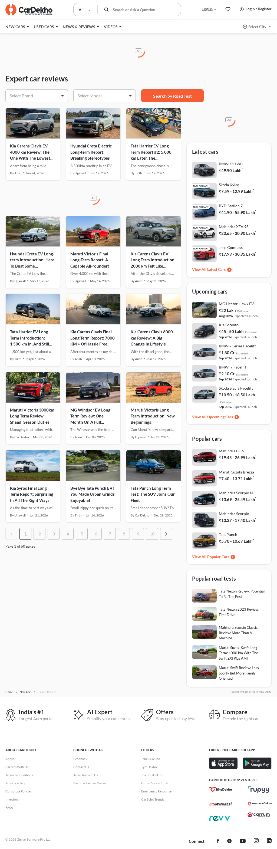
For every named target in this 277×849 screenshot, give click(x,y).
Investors (12, 799)
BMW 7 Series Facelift (237, 346)
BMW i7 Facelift (232, 367)
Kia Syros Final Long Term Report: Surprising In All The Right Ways (31, 494)
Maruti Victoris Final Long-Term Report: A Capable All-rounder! (89, 259)
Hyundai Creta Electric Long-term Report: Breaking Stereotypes (91, 151)
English (207, 9)
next (166, 533)
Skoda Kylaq (229, 184)
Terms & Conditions (19, 775)
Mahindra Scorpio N (236, 493)
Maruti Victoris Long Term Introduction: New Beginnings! (153, 415)
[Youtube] (243, 841)
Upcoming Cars (220, 416)
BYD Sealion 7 (231, 205)
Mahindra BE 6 (231, 451)
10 (152, 533)
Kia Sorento (229, 325)
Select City (257, 26)
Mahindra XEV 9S (233, 226)
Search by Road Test (172, 95)
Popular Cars (218, 556)
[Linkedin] (269, 841)
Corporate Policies (18, 791)
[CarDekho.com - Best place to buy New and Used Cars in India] (28, 9)
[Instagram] (256, 841)
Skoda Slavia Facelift (236, 388)
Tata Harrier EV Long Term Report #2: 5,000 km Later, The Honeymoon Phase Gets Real (153, 158)
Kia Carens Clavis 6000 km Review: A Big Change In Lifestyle (152, 337)
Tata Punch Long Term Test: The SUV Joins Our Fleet (153, 494)
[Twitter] (229, 841)
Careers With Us (16, 767)
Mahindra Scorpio (234, 513)
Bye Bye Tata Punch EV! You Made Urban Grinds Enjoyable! (92, 494)
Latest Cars (216, 269)
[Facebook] (218, 841)
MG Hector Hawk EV (236, 303)
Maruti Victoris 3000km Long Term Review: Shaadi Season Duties (32, 415)
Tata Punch (228, 534)
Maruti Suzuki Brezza (236, 472)
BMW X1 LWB (231, 164)
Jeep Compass (231, 247)
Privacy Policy (15, 783)
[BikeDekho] (220, 789)
